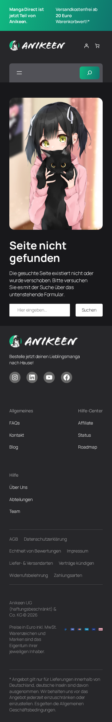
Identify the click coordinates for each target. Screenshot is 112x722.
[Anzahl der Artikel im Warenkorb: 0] (97, 45)
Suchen (89, 310)
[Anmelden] (86, 45)
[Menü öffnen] (19, 72)
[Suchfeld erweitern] (90, 72)
